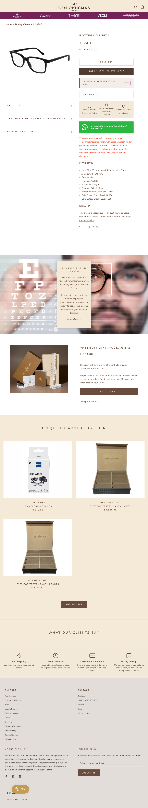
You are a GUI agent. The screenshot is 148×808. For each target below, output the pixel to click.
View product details (90, 401)
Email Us (81, 704)
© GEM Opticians (17, 799)
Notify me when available (106, 71)
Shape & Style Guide (13, 700)
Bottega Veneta (24, 24)
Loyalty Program (11, 709)
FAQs (7, 704)
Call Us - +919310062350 (88, 700)
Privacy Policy (10, 730)
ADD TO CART (74, 604)
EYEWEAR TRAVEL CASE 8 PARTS (110, 506)
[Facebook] (89, 227)
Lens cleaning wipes (38, 506)
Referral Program (11, 713)
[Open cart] (142, 7)
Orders (7, 717)
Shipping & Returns (20, 131)
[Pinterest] (97, 227)
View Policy (123, 113)
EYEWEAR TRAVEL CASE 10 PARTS (38, 584)
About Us (13, 105)
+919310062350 (110, 145)
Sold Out (106, 62)
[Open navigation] (6, 7)
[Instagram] (13, 776)
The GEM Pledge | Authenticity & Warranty (37, 118)
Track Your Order (84, 713)
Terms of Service (11, 735)
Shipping (8, 722)
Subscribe (89, 773)
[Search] (135, 6)
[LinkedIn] (20, 776)
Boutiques (82, 696)
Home (9, 24)
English (12, 793)
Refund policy (10, 739)
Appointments (10, 696)
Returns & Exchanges (13, 726)
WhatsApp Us (74, 319)
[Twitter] (93, 227)
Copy (126, 83)
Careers (80, 709)
